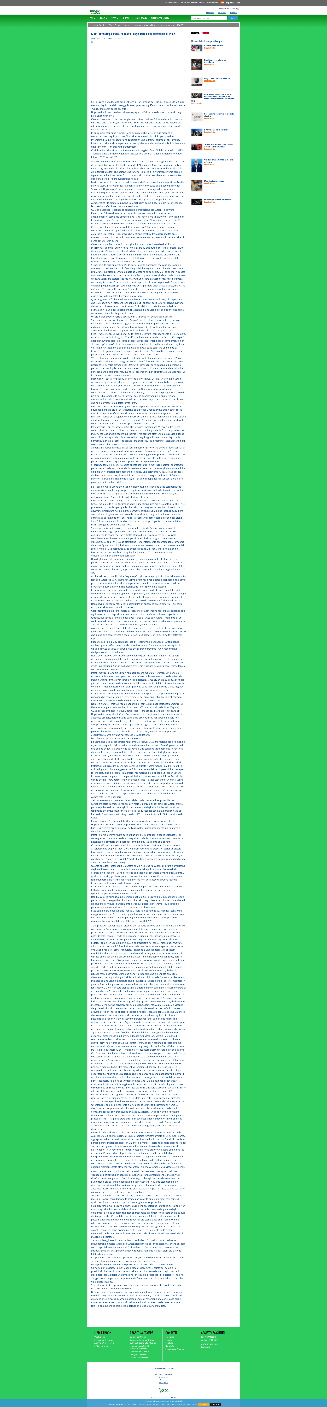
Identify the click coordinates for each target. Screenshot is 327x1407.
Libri (91, 18)
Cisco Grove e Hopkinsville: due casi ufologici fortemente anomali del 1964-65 (146, 25)
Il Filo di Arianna (101, 1346)
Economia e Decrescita (139, 1351)
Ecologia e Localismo (138, 1355)
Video (114, 18)
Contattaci (205, 1347)
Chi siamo (210, 12)
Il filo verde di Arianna (103, 1340)
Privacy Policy (203, 1404)
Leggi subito (209, 48)
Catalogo (169, 1343)
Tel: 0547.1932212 (208, 1337)
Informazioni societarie (163, 1374)
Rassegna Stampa (139, 18)
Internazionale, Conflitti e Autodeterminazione (140, 1347)
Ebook (102, 18)
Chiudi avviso (215, 1404)
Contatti (233, 12)
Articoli (103, 25)
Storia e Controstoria (139, 1337)
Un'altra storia (100, 1337)
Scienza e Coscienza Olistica (142, 1340)
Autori (126, 18)
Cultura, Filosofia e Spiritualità (143, 1343)
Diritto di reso (163, 1377)
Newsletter (222, 12)
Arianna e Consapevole (104, 1343)
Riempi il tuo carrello (227, 8)
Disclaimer (163, 1380)
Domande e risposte (209, 1344)
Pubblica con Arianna (160, 18)
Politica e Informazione (139, 1357)
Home (95, 25)
